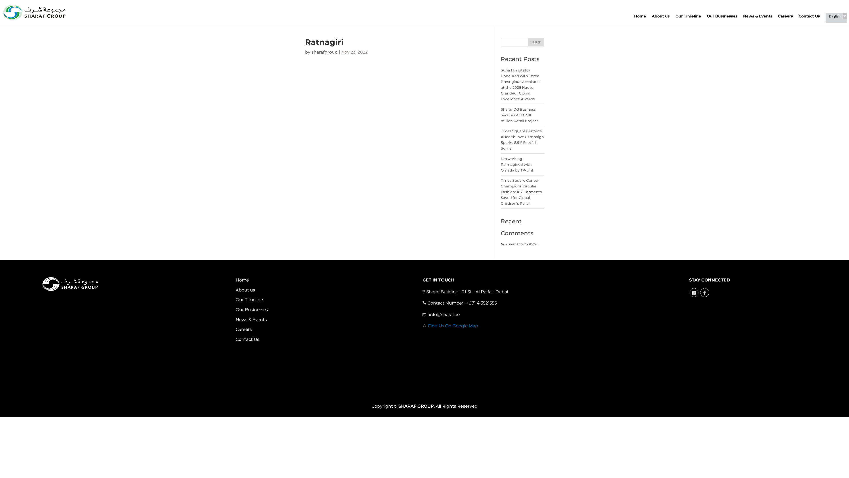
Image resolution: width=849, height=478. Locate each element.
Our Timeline (688, 16)
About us (661, 16)
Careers (785, 16)
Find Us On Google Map (453, 325)
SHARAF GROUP (416, 406)
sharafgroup (325, 52)
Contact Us (809, 16)
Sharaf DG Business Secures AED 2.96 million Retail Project (519, 115)
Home (640, 16)
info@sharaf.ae (444, 314)
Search (535, 42)
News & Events (757, 16)
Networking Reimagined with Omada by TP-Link (517, 164)
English (835, 16)
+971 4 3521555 (481, 303)
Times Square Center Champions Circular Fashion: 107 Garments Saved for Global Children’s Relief (521, 192)
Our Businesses (722, 16)
